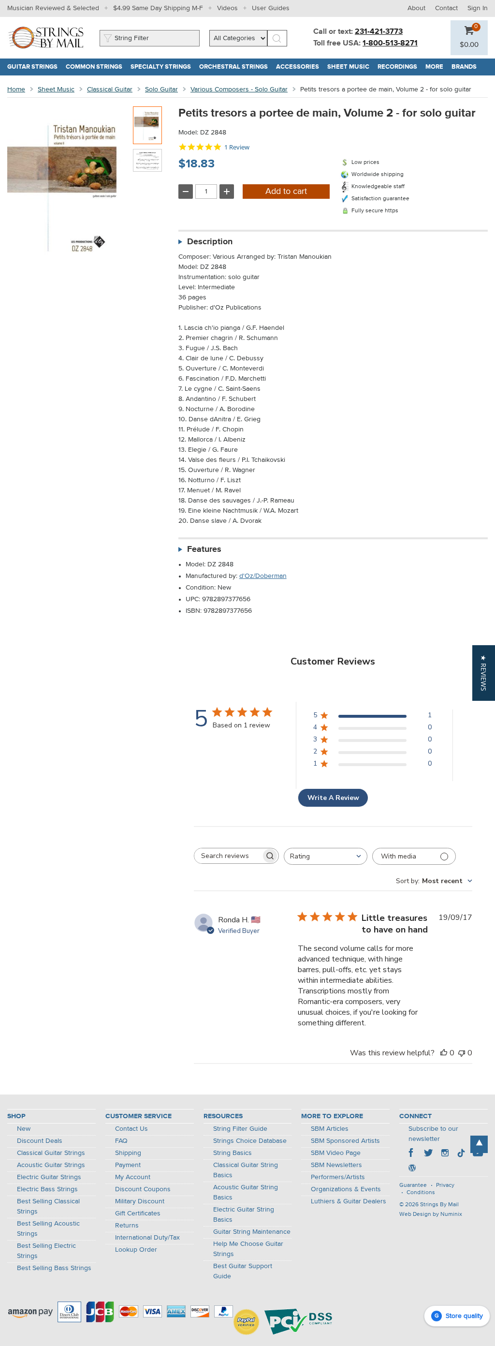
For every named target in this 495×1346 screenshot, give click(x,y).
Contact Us (131, 1128)
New (23, 1128)
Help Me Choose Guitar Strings (248, 1249)
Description (210, 241)
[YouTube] (477, 1154)
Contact (446, 8)
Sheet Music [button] (350, 67)
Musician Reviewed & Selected (53, 8)
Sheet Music (56, 89)
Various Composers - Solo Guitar (239, 89)
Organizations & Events (346, 1189)
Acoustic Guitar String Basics (245, 1192)
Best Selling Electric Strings (46, 1250)
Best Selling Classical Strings (48, 1206)
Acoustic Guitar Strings (51, 1165)
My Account (132, 1177)
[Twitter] (428, 1154)
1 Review (236, 147)
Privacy (445, 1185)
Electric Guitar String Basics (243, 1214)
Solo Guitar (161, 89)
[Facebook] (412, 1154)
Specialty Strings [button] (163, 67)
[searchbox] (227, 855)
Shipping (128, 1153)
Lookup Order (136, 1249)
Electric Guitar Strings (49, 1177)
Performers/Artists (338, 1177)
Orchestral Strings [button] (235, 67)
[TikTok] (461, 1154)
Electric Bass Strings (47, 1189)
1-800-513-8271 (390, 43)
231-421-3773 (379, 32)
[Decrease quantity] (185, 191)
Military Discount (139, 1201)
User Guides (271, 8)
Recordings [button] (400, 67)
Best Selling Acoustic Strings (48, 1228)
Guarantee (413, 1185)
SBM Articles (330, 1128)
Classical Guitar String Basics (245, 1170)
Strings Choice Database (250, 1141)
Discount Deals (39, 1141)
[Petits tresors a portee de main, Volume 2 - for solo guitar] (147, 125)
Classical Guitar (109, 89)
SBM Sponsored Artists (345, 1141)
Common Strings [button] (96, 67)
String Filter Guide (240, 1128)
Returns (127, 1225)
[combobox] (325, 856)
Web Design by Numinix (430, 1214)
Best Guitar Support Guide (242, 1271)
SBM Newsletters (336, 1165)
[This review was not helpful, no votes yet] (461, 1053)
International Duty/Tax (147, 1237)
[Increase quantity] (226, 191)
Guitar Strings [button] (34, 67)
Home (16, 89)
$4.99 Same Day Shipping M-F (158, 8)
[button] (469, 45)
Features (204, 549)
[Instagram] (444, 1154)
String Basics (232, 1153)
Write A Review (333, 797)
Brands (464, 67)
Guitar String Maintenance (252, 1231)
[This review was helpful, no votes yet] (443, 1053)
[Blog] (412, 1169)
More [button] (436, 67)
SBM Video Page (336, 1153)
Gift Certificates (137, 1213)
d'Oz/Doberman (263, 576)
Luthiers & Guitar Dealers (348, 1201)
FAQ (121, 1141)
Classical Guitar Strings (51, 1153)
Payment (128, 1165)
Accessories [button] (299, 67)
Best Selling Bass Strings (54, 1268)
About (416, 8)
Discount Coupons (143, 1189)
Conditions (421, 1193)
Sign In (477, 8)
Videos (227, 8)
